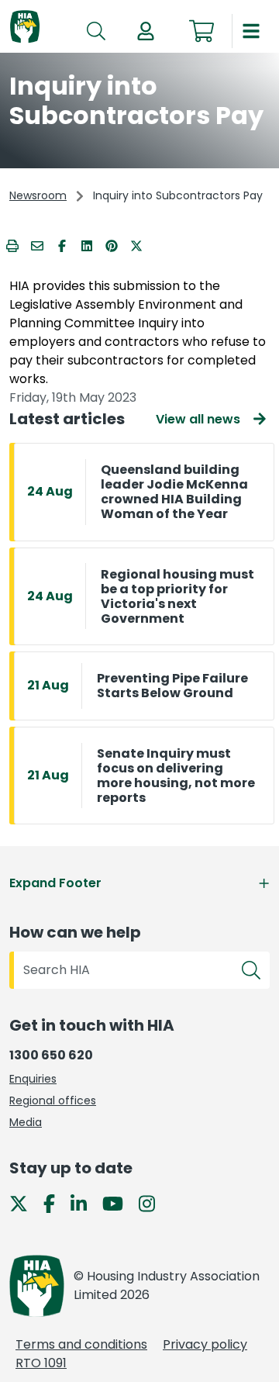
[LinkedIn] (85, 1202)
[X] (24, 1202)
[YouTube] (119, 1202)
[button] (145, 31)
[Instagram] (153, 1202)
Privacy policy (205, 1344)
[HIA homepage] (24, 27)
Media (25, 1122)
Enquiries (33, 1079)
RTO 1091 (41, 1363)
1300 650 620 (51, 1055)
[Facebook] (55, 1202)
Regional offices (52, 1100)
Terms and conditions (81, 1344)
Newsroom (38, 195)
